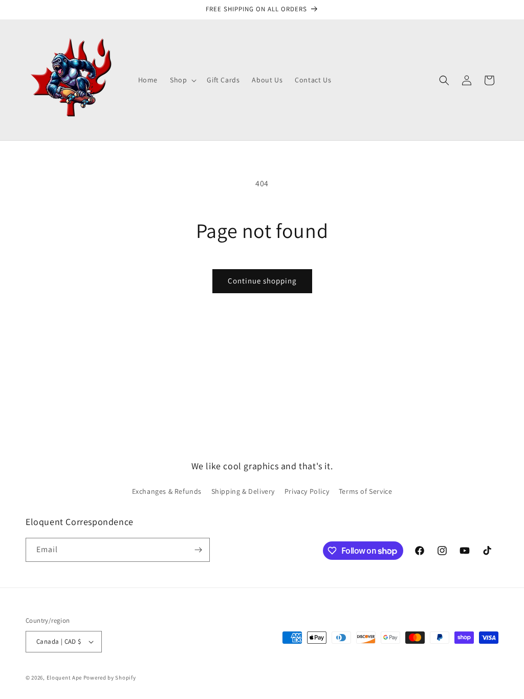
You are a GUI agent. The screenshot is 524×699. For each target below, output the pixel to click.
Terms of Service (365, 491)
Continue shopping (262, 281)
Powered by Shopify (109, 677)
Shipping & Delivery (243, 491)
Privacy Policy (307, 491)
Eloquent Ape (64, 677)
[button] (182, 80)
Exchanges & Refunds (167, 491)
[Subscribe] (198, 550)
